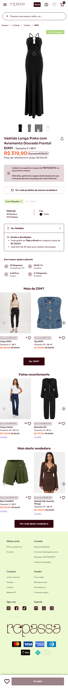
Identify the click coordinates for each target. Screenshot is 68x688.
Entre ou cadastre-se (14, 547)
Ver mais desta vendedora (34, 523)
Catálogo (16, 25)
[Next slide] (64, 323)
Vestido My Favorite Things (44, 502)
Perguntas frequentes (42, 547)
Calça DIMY (6, 341)
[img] (54, 5)
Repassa (5, 25)
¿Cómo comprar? (13, 577)
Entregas (10, 582)
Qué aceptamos (40, 587)
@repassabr (42, 562)
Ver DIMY (34, 361)
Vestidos (27, 25)
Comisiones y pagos (41, 592)
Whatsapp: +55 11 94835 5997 (44, 557)
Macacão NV (40, 427)
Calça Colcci (6, 427)
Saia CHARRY (7, 501)
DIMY (36, 25)
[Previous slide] (4, 323)
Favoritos (10, 552)
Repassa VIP (11, 592)
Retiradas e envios (40, 582)
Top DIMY (38, 341)
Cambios (10, 587)
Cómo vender (39, 577)
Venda (37, 4)
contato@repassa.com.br (46, 552)
